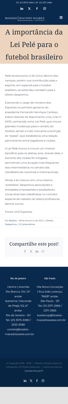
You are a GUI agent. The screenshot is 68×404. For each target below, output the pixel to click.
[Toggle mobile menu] (61, 17)
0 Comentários (27, 224)
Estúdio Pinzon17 (34, 371)
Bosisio (13, 220)
